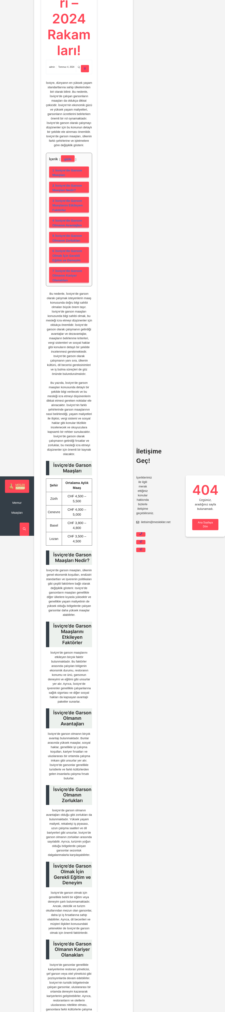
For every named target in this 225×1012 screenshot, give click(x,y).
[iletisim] (140, 534)
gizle (67, 159)
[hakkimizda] (140, 550)
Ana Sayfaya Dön (205, 524)
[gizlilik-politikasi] (140, 542)
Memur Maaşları (17, 507)
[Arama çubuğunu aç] (24, 529)
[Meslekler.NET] (17, 486)
